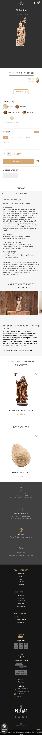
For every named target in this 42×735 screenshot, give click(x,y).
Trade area (21, 603)
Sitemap (21, 584)
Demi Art (21, 574)
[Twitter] (24, 73)
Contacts (21, 595)
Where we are (21, 598)
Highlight (21, 582)
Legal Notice (21, 601)
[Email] (32, 73)
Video (21, 576)
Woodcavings (21, 622)
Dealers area (21, 606)
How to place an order (21, 617)
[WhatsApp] (16, 73)
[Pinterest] (28, 73)
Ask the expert (21, 620)
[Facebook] (20, 73)
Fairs (21, 579)
